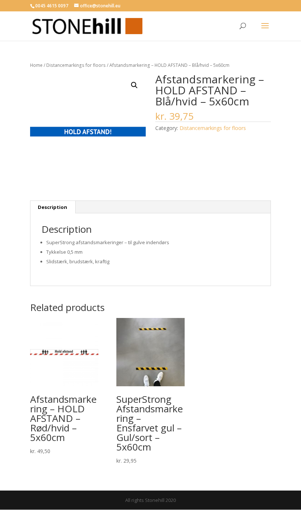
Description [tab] (52, 207)
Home (36, 65)
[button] (134, 85)
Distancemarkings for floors (76, 65)
